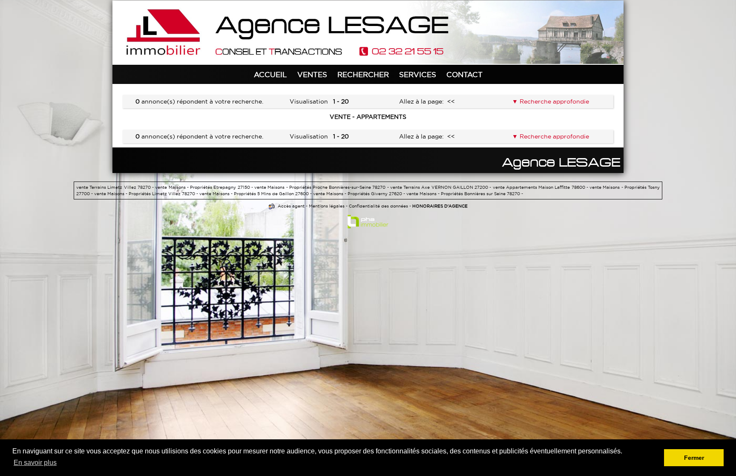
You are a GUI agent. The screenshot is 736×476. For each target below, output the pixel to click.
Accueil (270, 74)
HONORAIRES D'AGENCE (440, 206)
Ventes (312, 74)
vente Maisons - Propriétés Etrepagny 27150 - (204, 187)
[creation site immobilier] (368, 223)
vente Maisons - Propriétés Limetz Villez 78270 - (146, 193)
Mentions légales (327, 206)
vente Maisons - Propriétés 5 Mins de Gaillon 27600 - (256, 193)
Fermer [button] (694, 457)
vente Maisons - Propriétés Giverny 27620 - (359, 193)
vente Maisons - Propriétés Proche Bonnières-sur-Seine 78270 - (322, 187)
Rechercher (363, 74)
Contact (464, 74)
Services (417, 74)
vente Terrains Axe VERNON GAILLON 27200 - (441, 187)
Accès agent (291, 206)
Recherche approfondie (553, 101)
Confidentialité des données (378, 206)
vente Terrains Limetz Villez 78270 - (115, 187)
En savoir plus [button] (35, 462)
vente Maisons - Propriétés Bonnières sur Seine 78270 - (464, 193)
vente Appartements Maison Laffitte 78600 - (541, 187)
